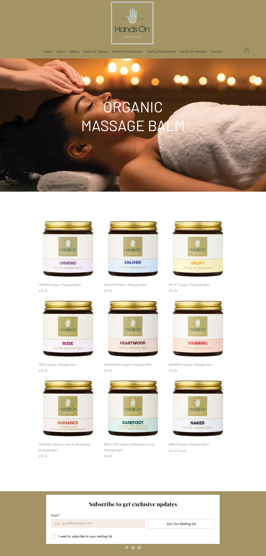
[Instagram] (133, 548)
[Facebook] (127, 548)
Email (55, 515)
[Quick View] (68, 249)
